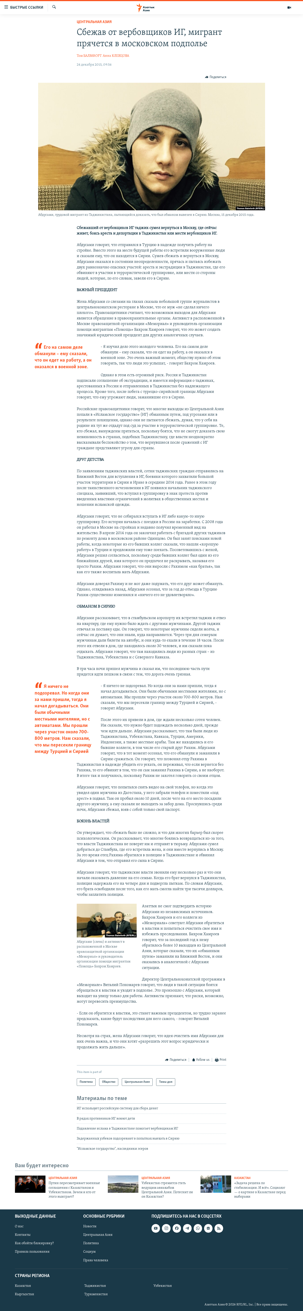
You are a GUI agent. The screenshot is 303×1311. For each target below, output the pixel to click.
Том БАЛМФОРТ (89, 56)
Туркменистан (96, 1294)
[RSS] (218, 1228)
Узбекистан (162, 1286)
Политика (91, 1243)
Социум (89, 1252)
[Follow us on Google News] (208, 1228)
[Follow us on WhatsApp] (198, 1228)
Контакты (22, 1235)
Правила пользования (32, 1252)
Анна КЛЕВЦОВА (116, 56)
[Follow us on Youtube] (156, 1228)
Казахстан (242, 1178)
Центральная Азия (94, 22)
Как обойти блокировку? (34, 1243)
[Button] (215, 77)
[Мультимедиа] (289, 7)
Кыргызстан (24, 1294)
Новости (89, 1226)
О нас (19, 1226)
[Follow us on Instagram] (166, 1228)
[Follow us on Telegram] (187, 1228)
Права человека (95, 1260)
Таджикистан (95, 1286)
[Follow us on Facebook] (177, 1228)
